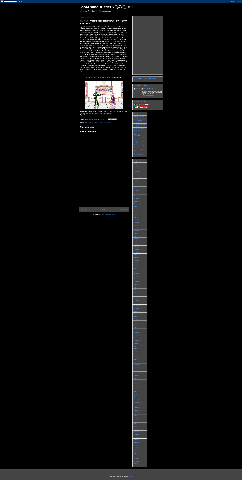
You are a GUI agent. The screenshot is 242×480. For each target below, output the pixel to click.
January (136, 174)
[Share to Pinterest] (116, 119)
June (135, 166)
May (135, 185)
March (135, 169)
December (136, 196)
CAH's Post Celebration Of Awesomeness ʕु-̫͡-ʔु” (139, 136)
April (135, 187)
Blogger (131, 476)
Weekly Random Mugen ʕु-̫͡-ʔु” (138, 153)
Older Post (124, 209)
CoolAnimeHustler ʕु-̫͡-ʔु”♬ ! (106, 7)
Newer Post (84, 209)
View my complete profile (148, 95)
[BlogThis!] (111, 119)
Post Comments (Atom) (108, 214)
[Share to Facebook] (115, 119)
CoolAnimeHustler (148, 88)
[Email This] (109, 119)
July (135, 163)
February (136, 171)
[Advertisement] (104, 190)
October (136, 177)
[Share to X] (113, 119)
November (136, 198)
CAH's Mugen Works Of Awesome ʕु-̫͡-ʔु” (97, 122)
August (136, 206)
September (137, 204)
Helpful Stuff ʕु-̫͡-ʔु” (139, 149)
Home (104, 209)
